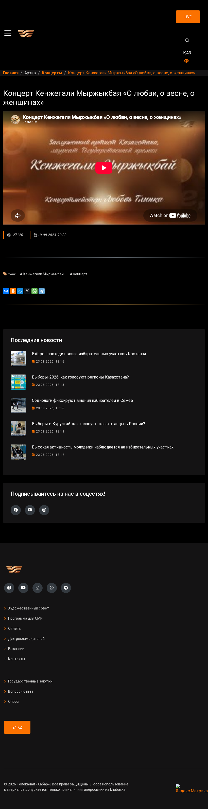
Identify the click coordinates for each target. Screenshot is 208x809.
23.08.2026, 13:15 (50, 385)
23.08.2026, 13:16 (50, 361)
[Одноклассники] (13, 291)
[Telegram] (42, 291)
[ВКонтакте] (6, 291)
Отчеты (14, 628)
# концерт (78, 274)
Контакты (16, 659)
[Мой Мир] (20, 291)
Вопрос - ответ (20, 691)
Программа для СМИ (25, 618)
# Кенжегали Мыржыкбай (42, 274)
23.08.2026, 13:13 (50, 431)
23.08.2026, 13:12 (50, 455)
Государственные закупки (30, 681)
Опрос (13, 701)
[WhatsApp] (34, 291)
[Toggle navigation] (8, 33)
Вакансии (16, 649)
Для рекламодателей (26, 639)
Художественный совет (28, 608)
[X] (27, 291)
